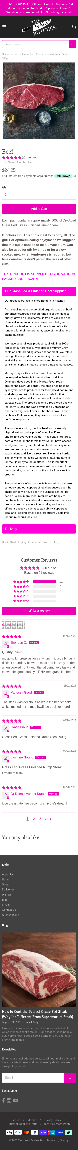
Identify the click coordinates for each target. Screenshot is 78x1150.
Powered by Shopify (57, 1140)
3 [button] (40, 819)
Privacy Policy (52, 1120)
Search (15, 1120)
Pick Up (7, 894)
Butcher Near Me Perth (23, 1123)
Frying (22, 542)
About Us (8, 874)
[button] (12, 157)
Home (5, 54)
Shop (5, 884)
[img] (11, 636)
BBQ (5, 542)
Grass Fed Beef (38, 542)
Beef (15, 54)
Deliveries (8, 889)
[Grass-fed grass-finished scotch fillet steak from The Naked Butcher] (39, 969)
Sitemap (32, 1120)
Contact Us (9, 909)
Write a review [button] (39, 610)
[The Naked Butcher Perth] (39, 27)
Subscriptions (10, 914)
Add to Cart (39, 208)
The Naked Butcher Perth (18, 162)
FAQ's (6, 904)
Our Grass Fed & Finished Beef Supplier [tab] (35, 291)
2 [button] (34, 819)
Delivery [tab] (11, 529)
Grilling (54, 542)
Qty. (4, 186)
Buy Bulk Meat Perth (57, 1123)
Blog (5, 899)
